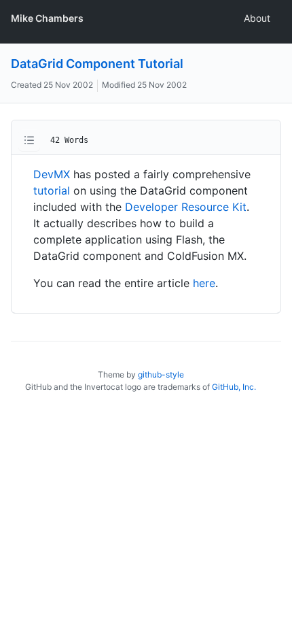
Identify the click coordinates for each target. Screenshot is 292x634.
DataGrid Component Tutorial (97, 63)
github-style (161, 374)
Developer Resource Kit (186, 207)
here (204, 283)
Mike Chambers (47, 18)
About (257, 18)
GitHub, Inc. (234, 387)
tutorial (51, 190)
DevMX (51, 174)
